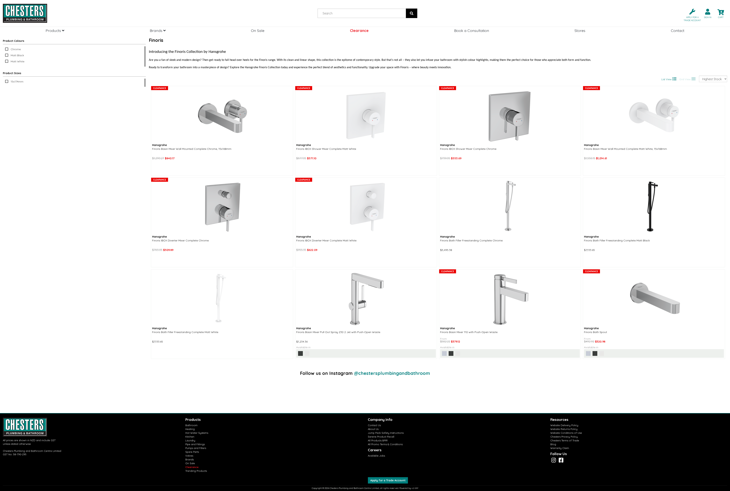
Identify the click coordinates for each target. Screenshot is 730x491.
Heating (190, 429)
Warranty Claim (559, 448)
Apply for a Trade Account (387, 480)
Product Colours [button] (13, 41)
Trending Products (196, 470)
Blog (553, 444)
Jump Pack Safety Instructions (386, 432)
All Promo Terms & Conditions (385, 444)
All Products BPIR (378, 440)
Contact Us (374, 425)
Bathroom (191, 425)
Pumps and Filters (195, 448)
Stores (579, 30)
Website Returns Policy (564, 429)
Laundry (190, 440)
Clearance (359, 30)
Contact (677, 30)
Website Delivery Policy (564, 425)
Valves (189, 455)
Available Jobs (376, 455)
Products (54, 30)
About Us (373, 429)
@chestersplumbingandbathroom (392, 373)
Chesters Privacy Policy (564, 436)
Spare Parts (192, 451)
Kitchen (189, 436)
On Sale (257, 30)
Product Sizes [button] (12, 73)
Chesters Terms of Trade (564, 440)
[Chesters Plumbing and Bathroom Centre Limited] (91, 13)
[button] (691, 15)
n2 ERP (415, 488)
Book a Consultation (471, 30)
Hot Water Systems (196, 432)
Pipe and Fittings (195, 444)
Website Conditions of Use (566, 432)
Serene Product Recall (381, 436)
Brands (156, 30)
